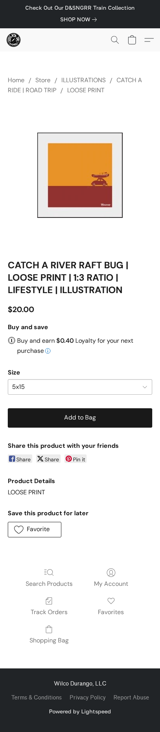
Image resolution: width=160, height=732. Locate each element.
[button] (14, 40)
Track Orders (49, 612)
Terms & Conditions (36, 697)
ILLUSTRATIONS (83, 80)
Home (16, 80)
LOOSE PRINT (85, 90)
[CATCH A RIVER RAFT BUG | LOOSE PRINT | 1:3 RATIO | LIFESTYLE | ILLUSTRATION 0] (80, 175)
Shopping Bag (49, 640)
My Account (111, 584)
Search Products (49, 584)
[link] (80, 19)
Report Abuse (131, 697)
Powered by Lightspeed (80, 711)
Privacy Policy (88, 697)
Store (42, 80)
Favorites (111, 612)
